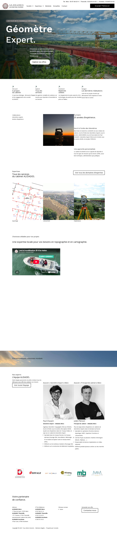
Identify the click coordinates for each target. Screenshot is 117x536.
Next (106, 202)
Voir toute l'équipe (21, 385)
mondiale (39, 358)
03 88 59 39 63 (109, 1)
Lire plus (14, 290)
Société (29, 6)
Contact (64, 6)
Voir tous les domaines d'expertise (89, 173)
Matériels (48, 6)
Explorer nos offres (39, 62)
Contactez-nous (90, 510)
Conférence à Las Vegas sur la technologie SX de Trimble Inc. (43, 281)
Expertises (38, 6)
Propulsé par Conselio (52, 528)
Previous (11, 202)
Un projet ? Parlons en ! (102, 6)
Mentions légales (40, 528)
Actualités (56, 6)
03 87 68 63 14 (74, 1)
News (13, 279)
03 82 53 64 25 (92, 1)
